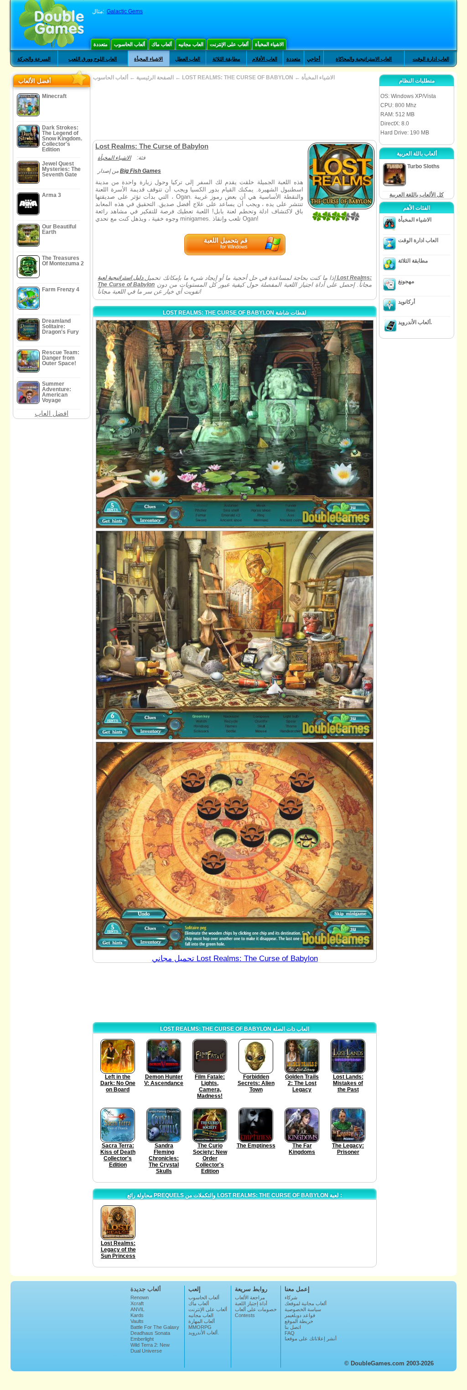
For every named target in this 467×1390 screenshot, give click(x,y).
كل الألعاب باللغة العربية (416, 194)
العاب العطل (187, 59)
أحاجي (313, 59)
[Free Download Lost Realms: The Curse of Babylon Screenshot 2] (235, 635)
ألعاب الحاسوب (129, 44)
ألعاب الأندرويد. (415, 322)
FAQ (290, 1333)
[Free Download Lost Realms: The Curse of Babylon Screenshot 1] (235, 424)
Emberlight (142, 1339)
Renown (139, 1297)
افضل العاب (51, 413)
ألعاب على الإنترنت (229, 44)
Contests (245, 1315)
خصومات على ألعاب (256, 1309)
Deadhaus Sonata (150, 1333)
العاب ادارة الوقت (431, 59)
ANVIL (137, 1309)
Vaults (137, 1321)
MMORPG (200, 1327)
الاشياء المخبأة (269, 44)
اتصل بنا (293, 1327)
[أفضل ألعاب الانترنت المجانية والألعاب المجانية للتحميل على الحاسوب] (51, 25)
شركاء (291, 1297)
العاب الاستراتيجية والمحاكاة (364, 59)
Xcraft (137, 1303)
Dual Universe (146, 1351)
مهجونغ (406, 281)
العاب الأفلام (264, 59)
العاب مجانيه (190, 44)
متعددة (100, 44)
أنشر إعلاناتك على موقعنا (311, 1338)
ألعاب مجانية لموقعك (306, 1303)
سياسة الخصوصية (303, 1309)
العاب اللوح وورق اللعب (92, 59)
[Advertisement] (234, 110)
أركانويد (406, 302)
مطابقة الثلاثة (226, 59)
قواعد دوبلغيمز (300, 1315)
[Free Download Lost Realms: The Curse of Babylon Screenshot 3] (235, 846)
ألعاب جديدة (145, 1289)
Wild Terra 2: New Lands (150, 1347)
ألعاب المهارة (201, 1321)
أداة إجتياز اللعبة (251, 1303)
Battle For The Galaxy (154, 1327)
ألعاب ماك (161, 44)
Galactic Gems (125, 11)
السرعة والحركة (34, 59)
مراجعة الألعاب (250, 1297)
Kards (137, 1315)
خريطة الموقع (299, 1321)
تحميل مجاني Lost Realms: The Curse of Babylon (235, 958)
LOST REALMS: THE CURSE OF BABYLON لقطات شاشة (234, 313)
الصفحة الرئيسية (155, 77)
